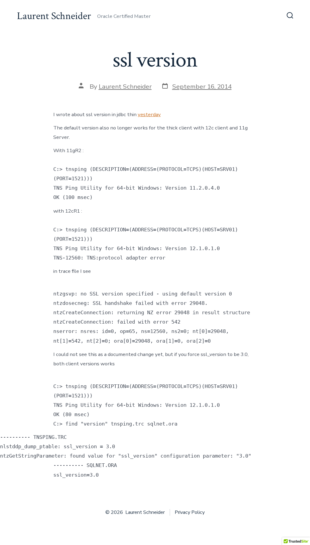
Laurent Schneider (125, 86)
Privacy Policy (190, 512)
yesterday (149, 114)
